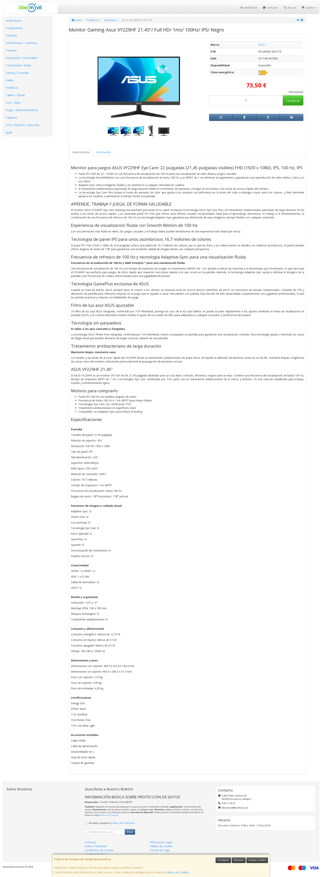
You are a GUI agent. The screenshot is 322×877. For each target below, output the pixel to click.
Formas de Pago (160, 850)
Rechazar (239, 860)
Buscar (291, 7)
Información (103, 152)
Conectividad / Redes (18, 65)
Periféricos (12, 87)
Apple (9, 132)
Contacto (272, 7)
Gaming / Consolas (17, 73)
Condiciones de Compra (99, 850)
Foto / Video (13, 102)
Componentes (14, 28)
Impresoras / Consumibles (21, 58)
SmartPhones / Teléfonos (21, 43)
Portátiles (11, 35)
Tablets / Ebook (15, 95)
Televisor (11, 50)
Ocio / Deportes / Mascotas (23, 125)
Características (81, 152)
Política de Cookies (177, 872)
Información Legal (161, 842)
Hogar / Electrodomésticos (22, 110)
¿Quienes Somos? (95, 854)
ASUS (261, 44)
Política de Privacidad (109, 815)
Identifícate (250, 7)
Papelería (11, 117)
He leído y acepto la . (112, 823)
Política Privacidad (96, 846)
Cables (10, 80)
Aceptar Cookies (257, 860)
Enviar (130, 831)
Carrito (309, 7)
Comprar (293, 100)
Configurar (223, 860)
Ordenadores (14, 20)
